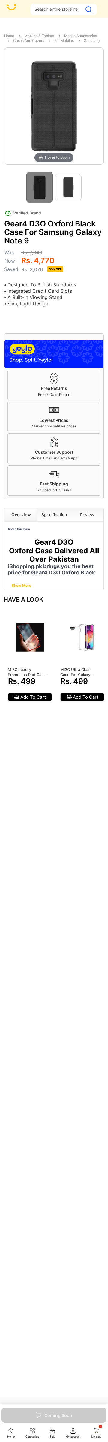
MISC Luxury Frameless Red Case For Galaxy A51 (27, 672)
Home (9, 35)
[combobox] (56, 9)
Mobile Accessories (80, 35)
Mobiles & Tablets (39, 35)
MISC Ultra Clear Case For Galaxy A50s (75, 672)
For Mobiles (64, 40)
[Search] (88, 9)
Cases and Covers (28, 40)
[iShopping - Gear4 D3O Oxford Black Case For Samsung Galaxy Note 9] (39, 187)
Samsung (92, 40)
